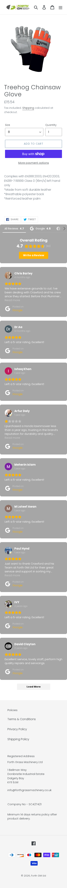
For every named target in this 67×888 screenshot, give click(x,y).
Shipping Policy (18, 739)
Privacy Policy (17, 729)
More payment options (33, 163)
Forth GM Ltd (38, 875)
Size (7, 125)
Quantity (51, 125)
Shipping (28, 108)
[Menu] (60, 7)
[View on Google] (8, 275)
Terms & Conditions (21, 719)
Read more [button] (12, 300)
